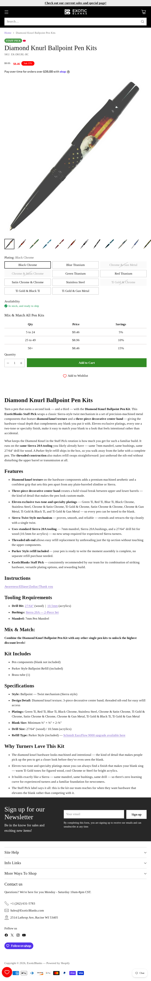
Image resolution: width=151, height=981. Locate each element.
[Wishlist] (7, 972)
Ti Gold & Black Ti (27, 291)
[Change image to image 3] (34, 244)
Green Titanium (75, 273)
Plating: (19, 257)
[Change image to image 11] (135, 244)
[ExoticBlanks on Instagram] (18, 936)
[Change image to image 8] (97, 244)
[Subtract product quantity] (8, 363)
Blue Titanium (75, 265)
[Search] (142, 21)
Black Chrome (27, 265)
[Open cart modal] (143, 12)
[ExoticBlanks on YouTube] (24, 936)
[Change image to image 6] (72, 244)
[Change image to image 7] (84, 244)
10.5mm (52, 606)
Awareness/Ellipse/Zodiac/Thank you (28, 586)
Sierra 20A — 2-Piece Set (42, 612)
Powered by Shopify (58, 963)
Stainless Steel (75, 282)
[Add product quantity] (21, 363)
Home (7, 32)
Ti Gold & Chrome (123, 282)
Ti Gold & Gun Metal (75, 291)
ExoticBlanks (34, 963)
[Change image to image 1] (9, 244)
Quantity (10, 354)
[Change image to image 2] (22, 244)
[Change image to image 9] (109, 244)
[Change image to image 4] (47, 244)
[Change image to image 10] (122, 244)
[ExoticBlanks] (75, 12)
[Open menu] (6, 12)
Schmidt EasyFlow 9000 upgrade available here (94, 735)
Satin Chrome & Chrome (28, 282)
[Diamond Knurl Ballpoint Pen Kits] (75, 157)
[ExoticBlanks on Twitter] (12, 936)
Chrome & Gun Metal (123, 265)
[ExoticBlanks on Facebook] (6, 936)
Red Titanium (123, 273)
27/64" (29, 606)
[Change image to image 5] (59, 244)
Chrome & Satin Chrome (28, 273)
